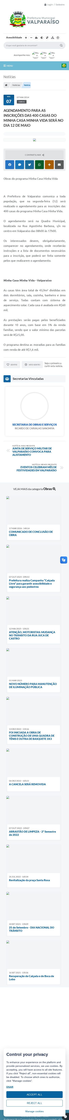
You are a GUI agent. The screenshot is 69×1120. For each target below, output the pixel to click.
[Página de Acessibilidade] (58, 38)
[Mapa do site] (52, 38)
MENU (10, 65)
